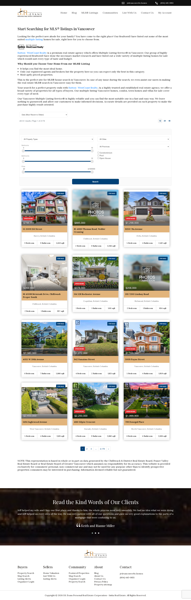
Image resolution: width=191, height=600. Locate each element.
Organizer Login (26, 581)
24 (165, 121)
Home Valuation (51, 573)
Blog (74, 12)
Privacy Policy (101, 581)
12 (160, 121)
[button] (92, 533)
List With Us (129, 12)
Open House (105, 158)
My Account (165, 12)
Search (95, 181)
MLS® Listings (89, 12)
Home (64, 12)
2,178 (102, 448)
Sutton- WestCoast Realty (32, 52)
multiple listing (34, 39)
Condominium (105, 152)
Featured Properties (79, 573)
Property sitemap (103, 584)
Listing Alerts (24, 578)
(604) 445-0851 (166, 3)
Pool (101, 155)
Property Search (26, 573)
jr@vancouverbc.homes (137, 3)
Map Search (23, 576)
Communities (110, 12)
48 (169, 121)
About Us (98, 576)
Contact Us (147, 12)
